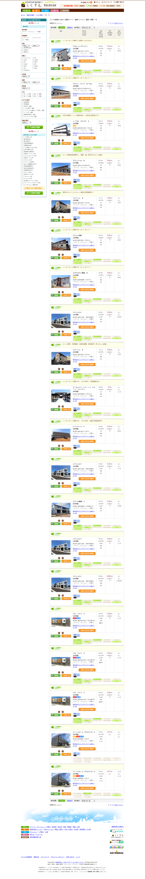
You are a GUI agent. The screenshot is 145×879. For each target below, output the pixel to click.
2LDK (25, 64)
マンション (37, 37)
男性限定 (26, 104)
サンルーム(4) (28, 178)
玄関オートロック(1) (30, 153)
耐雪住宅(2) (27, 139)
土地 (46, 832)
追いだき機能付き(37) (30, 164)
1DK (25, 60)
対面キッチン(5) (28, 158)
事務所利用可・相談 (29, 114)
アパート (26, 37)
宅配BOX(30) (28, 145)
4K (25, 68)
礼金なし (26, 50)
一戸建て (26, 40)
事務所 (69, 827)
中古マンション (48, 829)
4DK (35, 68)
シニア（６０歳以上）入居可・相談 (34, 110)
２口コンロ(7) (28, 160)
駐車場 (54, 827)
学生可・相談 (28, 106)
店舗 (64, 827)
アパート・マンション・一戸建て (40, 827)
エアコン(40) (27, 172)
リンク (78, 857)
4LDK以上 (27, 70)
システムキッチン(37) (30, 156)
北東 (30, 94)
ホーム (23, 15)
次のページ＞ (118, 23)
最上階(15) (27, 141)
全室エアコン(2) (28, 174)
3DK (25, 66)
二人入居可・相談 (29, 108)
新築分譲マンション (36, 829)
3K (35, 64)
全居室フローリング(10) (31, 180)
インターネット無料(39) (31, 185)
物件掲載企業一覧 (35, 837)
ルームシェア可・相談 (30, 116)
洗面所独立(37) (28, 170)
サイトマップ (45, 857)
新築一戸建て (59, 829)
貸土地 (60, 827)
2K (25, 62)
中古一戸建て (69, 829)
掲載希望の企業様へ (118, 826)
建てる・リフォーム (36, 834)
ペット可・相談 (28, 112)
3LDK (36, 66)
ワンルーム (27, 58)
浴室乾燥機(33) (28, 166)
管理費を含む (28, 47)
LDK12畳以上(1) (28, 149)
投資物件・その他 (85, 829)
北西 (40, 96)
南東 (40, 94)
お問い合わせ (70, 857)
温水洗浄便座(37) (29, 168)
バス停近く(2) (28, 137)
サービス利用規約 (26, 857)
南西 (30, 96)
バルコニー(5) (28, 176)
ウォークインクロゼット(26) (32, 182)
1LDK (36, 60)
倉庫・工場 (76, 827)
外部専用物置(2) (28, 143)
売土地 (76, 829)
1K (35, 58)
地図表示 (70, 27)
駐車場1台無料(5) (29, 151)
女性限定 (26, 102)
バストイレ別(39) (29, 162)
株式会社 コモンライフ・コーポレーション (70, 862)
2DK (35, 62)
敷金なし (26, 52)
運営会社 (36, 857)
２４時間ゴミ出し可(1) (30, 147)
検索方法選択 (30, 15)
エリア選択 (39, 15)
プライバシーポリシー (57, 857)
